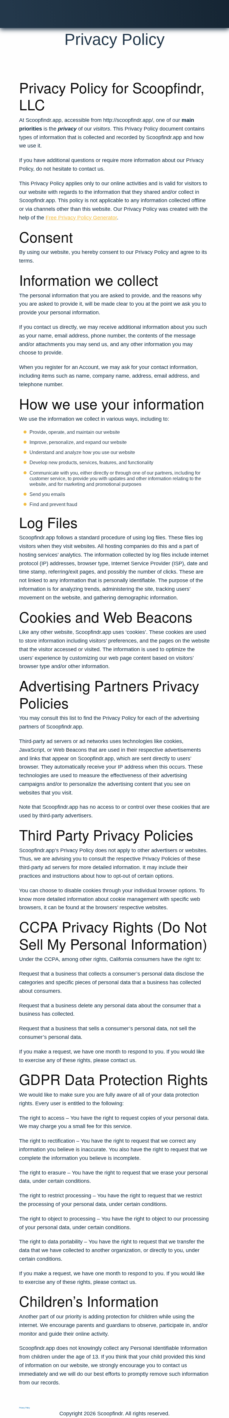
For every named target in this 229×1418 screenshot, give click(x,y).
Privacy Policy (24, 1407)
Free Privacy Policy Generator (81, 218)
